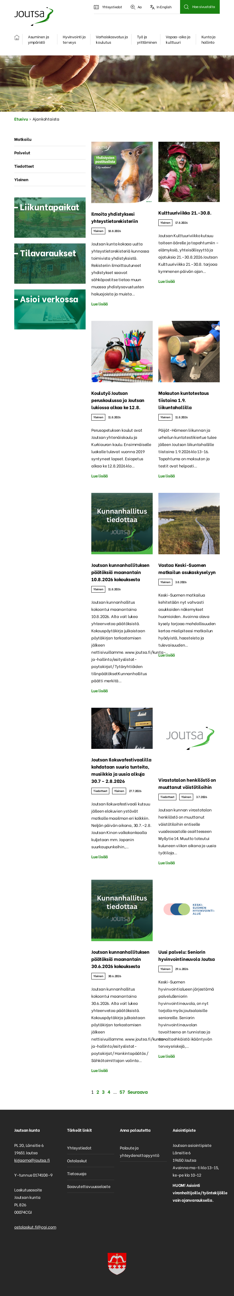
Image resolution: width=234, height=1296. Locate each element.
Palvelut (22, 152)
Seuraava (138, 1091)
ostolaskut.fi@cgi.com (35, 1227)
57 (122, 1091)
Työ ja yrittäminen (147, 39)
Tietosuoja (76, 1173)
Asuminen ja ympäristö (38, 39)
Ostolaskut (77, 1160)
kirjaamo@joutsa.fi (32, 1160)
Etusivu (21, 119)
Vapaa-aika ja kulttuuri (178, 39)
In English (164, 6)
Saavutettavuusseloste (88, 1186)
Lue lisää (99, 304)
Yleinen (98, 231)
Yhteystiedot (112, 6)
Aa (140, 6)
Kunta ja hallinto (208, 39)
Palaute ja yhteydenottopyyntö (139, 1151)
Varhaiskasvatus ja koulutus (112, 39)
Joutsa (33, 16)
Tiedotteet (100, 791)
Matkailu (22, 139)
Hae (186, 7)
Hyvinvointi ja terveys (74, 39)
